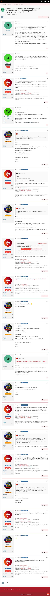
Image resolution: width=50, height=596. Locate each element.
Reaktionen (5, 33)
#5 (47, 130)
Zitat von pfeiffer (21, 173)
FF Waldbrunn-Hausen (29, 122)
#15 (47, 431)
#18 (47, 510)
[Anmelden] (45, 1)
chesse (8, 14)
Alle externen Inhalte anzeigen (36, 248)
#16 (47, 454)
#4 (47, 107)
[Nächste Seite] (6, 17)
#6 (47, 169)
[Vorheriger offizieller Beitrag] (45, 164)
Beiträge (4, 34)
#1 (47, 21)
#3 (47, 78)
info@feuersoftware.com (23, 92)
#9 (47, 276)
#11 (47, 323)
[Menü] (48, 1)
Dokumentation (23, 90)
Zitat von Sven (21, 134)
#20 (47, 557)
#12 (47, 354)
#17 (47, 481)
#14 (47, 405)
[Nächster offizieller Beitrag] (47, 102)
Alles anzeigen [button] (31, 180)
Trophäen (4, 71)
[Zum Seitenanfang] (48, 594)
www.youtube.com (42, 243)
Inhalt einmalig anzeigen (26, 248)
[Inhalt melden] (47, 48)
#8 (47, 238)
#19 (47, 535)
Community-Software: (25, 594)
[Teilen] (48, 17)
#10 (47, 301)
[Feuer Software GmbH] (2, 1)
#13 (47, 382)
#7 (47, 204)
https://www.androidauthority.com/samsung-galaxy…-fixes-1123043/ (30, 279)
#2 (47, 53)
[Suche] (42, 1)
